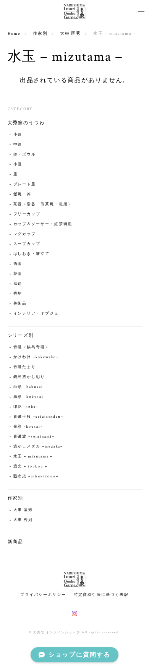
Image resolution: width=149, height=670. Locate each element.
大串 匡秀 (70, 33)
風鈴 (18, 283)
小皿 (20, 164)
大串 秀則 (23, 520)
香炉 (18, 293)
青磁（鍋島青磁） (31, 347)
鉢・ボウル (24, 154)
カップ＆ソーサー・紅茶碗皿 (43, 224)
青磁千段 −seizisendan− (38, 416)
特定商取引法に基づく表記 (101, 594)
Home (14, 33)
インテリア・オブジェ (36, 313)
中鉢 (18, 144)
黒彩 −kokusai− (29, 396)
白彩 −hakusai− (29, 386)
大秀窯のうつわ (26, 123)
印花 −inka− (26, 406)
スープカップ (27, 244)
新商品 (16, 542)
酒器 (18, 263)
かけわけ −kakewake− (36, 357)
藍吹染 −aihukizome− (36, 476)
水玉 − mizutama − (33, 456)
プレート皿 (24, 184)
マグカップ (24, 234)
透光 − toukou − (30, 466)
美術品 (20, 303)
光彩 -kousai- (28, 426)
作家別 (40, 33)
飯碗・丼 (22, 194)
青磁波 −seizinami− (34, 436)
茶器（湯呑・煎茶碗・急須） (43, 204)
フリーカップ (27, 214)
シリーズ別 (21, 335)
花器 (18, 273)
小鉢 (18, 134)
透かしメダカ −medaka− (38, 446)
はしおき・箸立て (31, 253)
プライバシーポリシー (43, 594)
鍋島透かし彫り (29, 377)
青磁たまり (24, 367)
